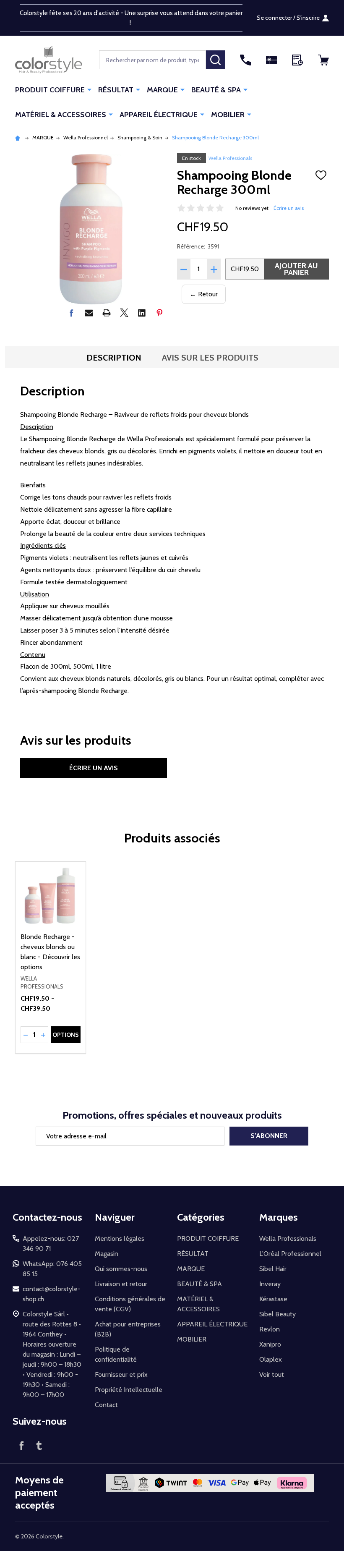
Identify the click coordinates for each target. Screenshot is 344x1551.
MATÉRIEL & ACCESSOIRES (60, 114)
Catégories (200, 1217)
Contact (106, 1405)
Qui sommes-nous (121, 1269)
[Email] (88, 312)
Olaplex (270, 1359)
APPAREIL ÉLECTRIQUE (159, 114)
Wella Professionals (230, 158)
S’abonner (268, 1136)
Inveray (270, 1284)
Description (113, 358)
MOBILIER (228, 114)
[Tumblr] (39, 1445)
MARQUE (162, 89)
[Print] (106, 312)
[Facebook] (71, 312)
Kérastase (273, 1299)
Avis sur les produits (210, 358)
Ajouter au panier (296, 269)
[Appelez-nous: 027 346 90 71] (245, 60)
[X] (124, 312)
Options (65, 1034)
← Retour (204, 294)
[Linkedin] (141, 312)
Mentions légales (119, 1238)
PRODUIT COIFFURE (50, 89)
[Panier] (323, 60)
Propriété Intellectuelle (128, 1390)
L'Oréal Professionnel (290, 1254)
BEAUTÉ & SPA (216, 89)
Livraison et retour (121, 1284)
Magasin (106, 1254)
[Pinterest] (159, 312)
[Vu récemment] (297, 60)
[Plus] (89, 89)
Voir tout (271, 1374)
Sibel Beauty (277, 1314)
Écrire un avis (289, 208)
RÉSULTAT (115, 89)
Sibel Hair (273, 1269)
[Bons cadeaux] (271, 60)
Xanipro (270, 1344)
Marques (278, 1217)
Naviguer (115, 1217)
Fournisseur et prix (121, 1374)
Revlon (269, 1329)
